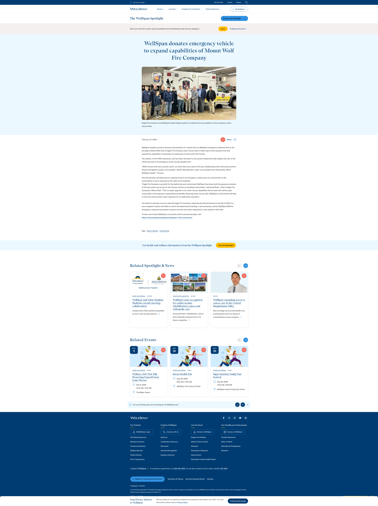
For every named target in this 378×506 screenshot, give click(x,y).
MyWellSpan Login (143, 432)
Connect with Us (173, 432)
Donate (238, 2)
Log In (223, 29)
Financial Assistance (137, 446)
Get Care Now (218, 2)
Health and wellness (138, 296)
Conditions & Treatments (191, 9)
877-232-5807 (222, 469)
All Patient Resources (138, 437)
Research (224, 451)
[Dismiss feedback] (247, 404)
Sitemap (210, 479)
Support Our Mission (198, 437)
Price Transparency (137, 459)
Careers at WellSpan (234, 432)
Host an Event (196, 455)
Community (164, 231)
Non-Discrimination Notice (195, 479)
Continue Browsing (238, 501)
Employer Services (167, 455)
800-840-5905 (179, 469)
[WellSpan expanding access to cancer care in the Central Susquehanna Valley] (240, 317)
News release (152, 231)
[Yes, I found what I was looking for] (237, 404)
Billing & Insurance (137, 442)
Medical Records (136, 451)
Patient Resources (212, 9)
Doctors (160, 9)
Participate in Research (199, 451)
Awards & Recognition (169, 451)
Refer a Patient (226, 442)
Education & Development (230, 446)
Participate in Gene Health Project (203, 459)
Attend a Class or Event (199, 442)
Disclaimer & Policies (175, 479)
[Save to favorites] (222, 139)
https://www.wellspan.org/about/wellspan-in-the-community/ (167, 218)
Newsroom (165, 446)
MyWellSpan (240, 9)
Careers (229, 2)
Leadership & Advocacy (169, 442)
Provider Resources (228, 437)
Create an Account (237, 29)
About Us (164, 437)
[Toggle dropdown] (234, 18)
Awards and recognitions (181, 296)
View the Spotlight (225, 245)
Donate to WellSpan (204, 432)
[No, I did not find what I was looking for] (243, 404)
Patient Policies (136, 455)
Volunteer (194, 446)
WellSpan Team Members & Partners (148, 479)
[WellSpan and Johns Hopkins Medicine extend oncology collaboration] (158, 314)
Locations (172, 9)
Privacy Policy (182, 502)
